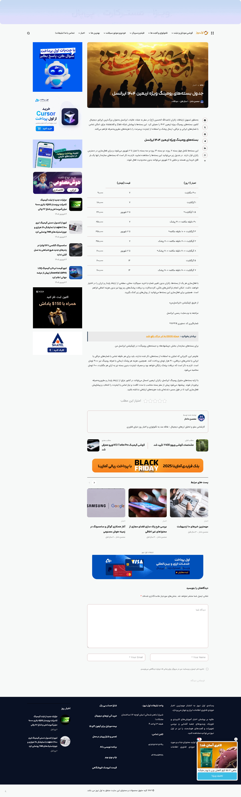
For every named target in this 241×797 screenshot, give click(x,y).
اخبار (195, 85)
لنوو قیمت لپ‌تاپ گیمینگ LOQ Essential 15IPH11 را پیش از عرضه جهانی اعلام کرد (52, 273)
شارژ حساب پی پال (108, 706)
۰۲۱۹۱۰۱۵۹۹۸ (157, 755)
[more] (205, 160)
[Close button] (236, 739)
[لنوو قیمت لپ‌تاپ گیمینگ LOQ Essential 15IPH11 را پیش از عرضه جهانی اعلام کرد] (75, 272)
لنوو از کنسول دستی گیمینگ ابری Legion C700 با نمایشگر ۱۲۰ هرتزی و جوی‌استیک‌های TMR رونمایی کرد (50, 227)
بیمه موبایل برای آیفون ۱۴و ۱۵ (103, 726)
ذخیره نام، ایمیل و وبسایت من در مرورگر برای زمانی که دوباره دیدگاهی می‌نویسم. (172, 669)
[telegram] (205, 141)
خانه (202, 85)
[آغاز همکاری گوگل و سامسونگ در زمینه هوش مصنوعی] (106, 503)
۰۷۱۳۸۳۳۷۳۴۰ (155, 745)
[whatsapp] (205, 155)
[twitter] (205, 127)
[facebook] (205, 120)
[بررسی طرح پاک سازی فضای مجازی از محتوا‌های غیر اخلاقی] (148, 503)
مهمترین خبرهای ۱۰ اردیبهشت (192, 527)
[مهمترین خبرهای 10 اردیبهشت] (189, 503)
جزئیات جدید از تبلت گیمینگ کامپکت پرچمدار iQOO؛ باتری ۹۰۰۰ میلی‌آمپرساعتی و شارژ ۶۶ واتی (51, 204)
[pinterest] (205, 134)
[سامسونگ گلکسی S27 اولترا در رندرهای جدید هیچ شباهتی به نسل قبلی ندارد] (75, 249)
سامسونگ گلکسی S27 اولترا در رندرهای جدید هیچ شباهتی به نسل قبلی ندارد (50, 250)
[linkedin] (205, 148)
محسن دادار (195, 101)
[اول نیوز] (203, 33)
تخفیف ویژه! (217, 776)
